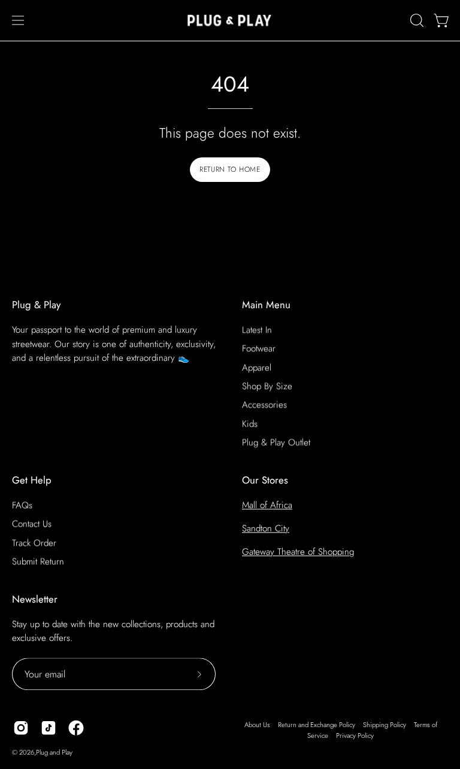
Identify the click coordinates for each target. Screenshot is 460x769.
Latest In (257, 329)
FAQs (22, 505)
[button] (415, 20)
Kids (250, 423)
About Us (257, 725)
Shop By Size (267, 386)
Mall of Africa (267, 505)
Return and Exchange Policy (316, 725)
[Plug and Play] (230, 20)
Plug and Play (54, 752)
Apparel (256, 367)
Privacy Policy (355, 735)
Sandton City (265, 528)
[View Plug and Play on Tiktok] (49, 728)
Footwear (259, 348)
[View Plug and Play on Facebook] (76, 728)
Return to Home (229, 169)
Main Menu (266, 305)
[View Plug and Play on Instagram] (21, 728)
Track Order (34, 542)
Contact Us (32, 523)
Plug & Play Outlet (276, 442)
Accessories (264, 405)
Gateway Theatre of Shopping (298, 551)
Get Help (32, 480)
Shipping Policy (384, 725)
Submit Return (38, 561)
